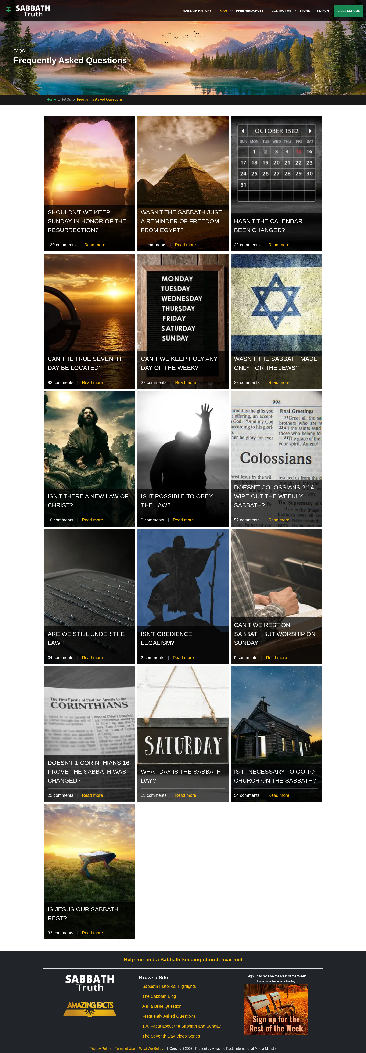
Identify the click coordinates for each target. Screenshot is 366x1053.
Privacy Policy (100, 1048)
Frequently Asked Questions (100, 99)
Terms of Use (125, 1048)
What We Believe (152, 1048)
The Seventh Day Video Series (171, 1036)
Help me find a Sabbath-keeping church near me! (183, 959)
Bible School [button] (348, 10)
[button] (8, 9)
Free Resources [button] (250, 10)
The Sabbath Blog (159, 996)
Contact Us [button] (282, 10)
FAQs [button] (224, 10)
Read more (94, 244)
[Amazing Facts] (89, 1009)
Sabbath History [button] (197, 10)
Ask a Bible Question (162, 1006)
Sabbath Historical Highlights (169, 986)
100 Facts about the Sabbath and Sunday (181, 1026)
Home (51, 99)
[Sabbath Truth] (32, 10)
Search (322, 10)
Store (304, 10)
